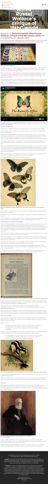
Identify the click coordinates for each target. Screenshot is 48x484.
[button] (43, 5)
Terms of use (27, 477)
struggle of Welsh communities (12, 138)
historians (6, 385)
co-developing (31, 68)
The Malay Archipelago (27, 338)
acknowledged (8, 237)
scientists (13, 385)
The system (3, 241)
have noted (8, 131)
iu (26, 479)
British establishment (14, 74)
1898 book (5, 250)
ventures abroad (37, 74)
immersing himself (14, 219)
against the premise (35, 245)
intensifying (29, 83)
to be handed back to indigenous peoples (17, 303)
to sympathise (12, 229)
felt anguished (8, 157)
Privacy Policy (21, 477)
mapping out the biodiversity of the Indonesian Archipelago (30, 69)
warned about (8, 85)
